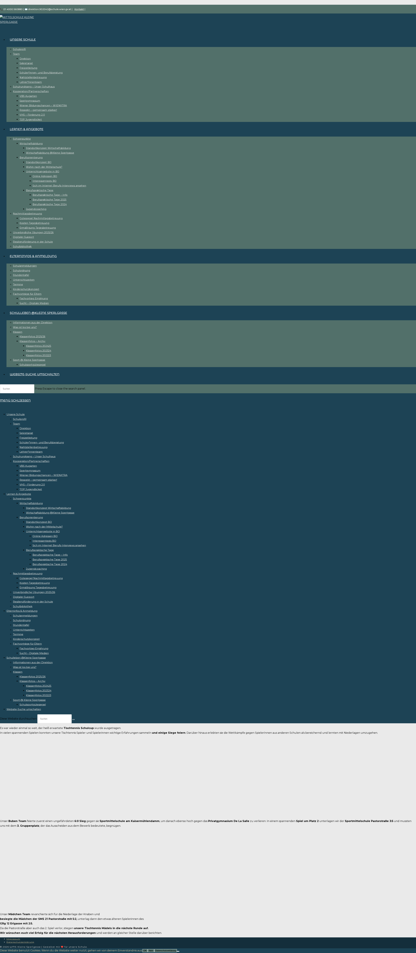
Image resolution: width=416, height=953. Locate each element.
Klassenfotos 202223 (38, 695)
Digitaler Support (23, 596)
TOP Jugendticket (31, 489)
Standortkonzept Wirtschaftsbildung (48, 508)
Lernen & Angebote (18, 494)
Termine (18, 634)
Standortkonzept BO (39, 521)
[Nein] (178, 951)
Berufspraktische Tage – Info (50, 554)
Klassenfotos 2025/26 (33, 676)
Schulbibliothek (22, 606)
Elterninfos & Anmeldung (21, 610)
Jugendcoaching (36, 568)
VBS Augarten (28, 465)
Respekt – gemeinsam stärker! (38, 479)
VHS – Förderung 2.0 (32, 484)
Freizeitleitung (28, 437)
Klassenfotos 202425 (38, 685)
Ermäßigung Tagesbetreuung (38, 587)
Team (16, 423)
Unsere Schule (15, 414)
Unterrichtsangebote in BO (43, 531)
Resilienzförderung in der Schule (33, 601)
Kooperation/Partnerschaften (31, 461)
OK (145, 950)
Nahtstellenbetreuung (33, 447)
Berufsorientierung (31, 517)
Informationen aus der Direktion (33, 662)
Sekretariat (26, 433)
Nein (151, 950)
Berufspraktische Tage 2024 (49, 564)
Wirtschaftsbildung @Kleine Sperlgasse (50, 512)
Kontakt (79, 9)
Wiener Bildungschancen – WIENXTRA (43, 475)
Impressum (13, 939)
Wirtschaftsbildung (31, 503)
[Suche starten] (73, 719)
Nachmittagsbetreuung (27, 573)
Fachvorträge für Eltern (27, 643)
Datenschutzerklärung (20, 942)
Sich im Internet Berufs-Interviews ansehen (59, 545)
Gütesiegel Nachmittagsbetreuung (41, 578)
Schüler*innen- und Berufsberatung (42, 442)
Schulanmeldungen (25, 615)
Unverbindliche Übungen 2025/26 (34, 592)
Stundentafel (21, 625)
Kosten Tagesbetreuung (35, 582)
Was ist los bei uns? (24, 667)
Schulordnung (22, 620)
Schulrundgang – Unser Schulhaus (34, 456)
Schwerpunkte (22, 498)
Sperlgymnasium (30, 470)
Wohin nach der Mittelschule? (44, 526)
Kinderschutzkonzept (26, 639)
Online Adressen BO (45, 536)
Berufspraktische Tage (40, 550)
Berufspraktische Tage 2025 (49, 559)
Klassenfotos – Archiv (32, 681)
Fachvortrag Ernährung (34, 648)
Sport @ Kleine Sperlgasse (29, 700)
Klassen (17, 671)
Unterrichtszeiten (24, 629)
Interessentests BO (44, 540)
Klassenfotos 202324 (38, 690)
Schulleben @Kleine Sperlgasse (26, 657)
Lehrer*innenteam (31, 451)
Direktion (25, 428)
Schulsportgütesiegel (33, 704)
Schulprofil (19, 419)
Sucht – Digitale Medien (34, 653)
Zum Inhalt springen (13, 2)
